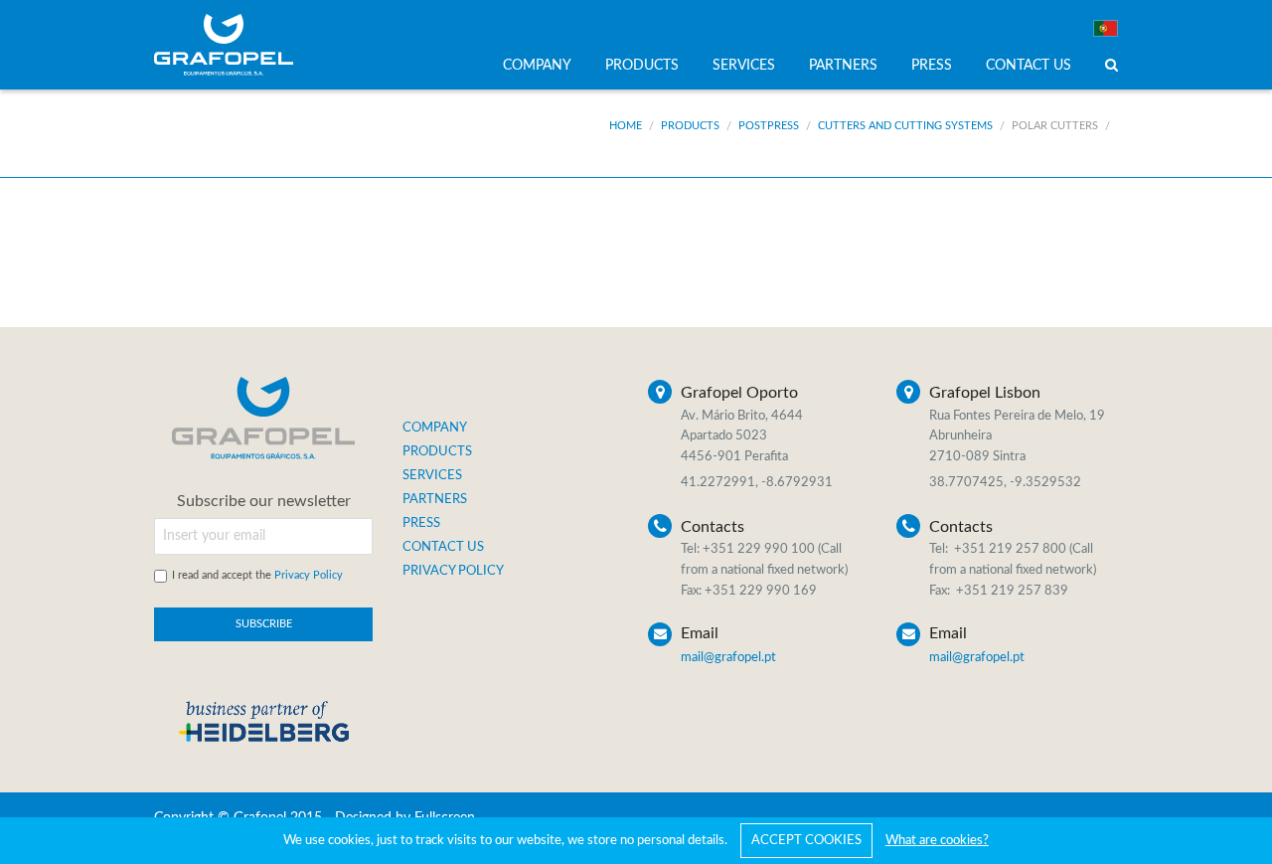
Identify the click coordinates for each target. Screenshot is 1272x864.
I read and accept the (257, 575)
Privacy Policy (308, 575)
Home (625, 125)
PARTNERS (843, 66)
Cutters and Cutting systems (905, 125)
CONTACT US (1028, 66)
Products (690, 125)
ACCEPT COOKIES (806, 840)
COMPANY (537, 66)
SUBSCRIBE (264, 623)
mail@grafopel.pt (728, 657)
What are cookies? (937, 840)
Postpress (768, 125)
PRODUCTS (642, 66)
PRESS (931, 66)
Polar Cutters (1055, 125)
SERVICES (744, 66)
